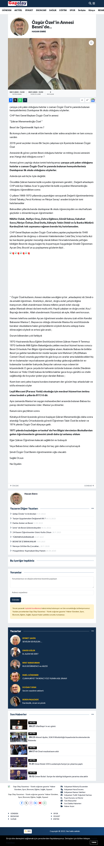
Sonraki (88, 486)
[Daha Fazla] (25, 100)
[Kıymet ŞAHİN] (15, 640)
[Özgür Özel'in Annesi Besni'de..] (52, 64)
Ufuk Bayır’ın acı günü (42, 726)
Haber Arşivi (69, 806)
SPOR (72, 10)
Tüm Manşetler (70, 801)
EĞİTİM (63, 10)
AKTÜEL (18, 10)
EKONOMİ (41, 10)
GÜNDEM (6, 10)
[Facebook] (22, 803)
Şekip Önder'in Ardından (25, 514)
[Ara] (90, 4)
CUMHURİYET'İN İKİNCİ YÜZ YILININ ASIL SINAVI (44, 678)
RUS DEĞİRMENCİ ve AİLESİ (35, 666)
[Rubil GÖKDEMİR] (15, 677)
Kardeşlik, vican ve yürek (33, 703)
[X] (26, 803)
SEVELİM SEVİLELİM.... (32, 642)
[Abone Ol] (93, 100)
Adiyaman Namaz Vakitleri (74, 792)
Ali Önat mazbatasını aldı (44, 751)
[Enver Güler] (15, 652)
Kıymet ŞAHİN (29, 638)
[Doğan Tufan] (15, 689)
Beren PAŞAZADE (30, 700)
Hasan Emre (39, 31)
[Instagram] (31, 803)
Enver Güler (28, 651)
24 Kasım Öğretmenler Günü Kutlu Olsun (32, 532)
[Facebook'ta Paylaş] (11, 100)
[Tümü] (92, 631)
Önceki (15, 486)
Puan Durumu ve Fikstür (73, 798)
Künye (92, 10)
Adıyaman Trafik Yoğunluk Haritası (78, 795)
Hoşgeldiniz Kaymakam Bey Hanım (29, 551)
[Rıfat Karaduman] (15, 664)
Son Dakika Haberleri (72, 804)
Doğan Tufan (29, 687)
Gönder (15, 600)
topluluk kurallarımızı (33, 608)
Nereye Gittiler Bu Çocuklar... (26, 546)
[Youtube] (40, 803)
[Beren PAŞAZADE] (15, 701)
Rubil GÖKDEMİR (30, 675)
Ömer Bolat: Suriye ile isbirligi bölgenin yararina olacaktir (58, 776)
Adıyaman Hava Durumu (74, 789)
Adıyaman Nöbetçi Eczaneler (76, 787)
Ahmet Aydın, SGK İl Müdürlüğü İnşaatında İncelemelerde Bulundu (59, 739)
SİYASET (29, 10)
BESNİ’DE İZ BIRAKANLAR (24, 542)
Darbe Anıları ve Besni (23, 523)
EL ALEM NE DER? (30, 654)
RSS (29, 831)
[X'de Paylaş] (15, 100)
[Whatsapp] (44, 803)
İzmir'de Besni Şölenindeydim (27, 528)
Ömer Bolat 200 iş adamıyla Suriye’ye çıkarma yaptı (56, 764)
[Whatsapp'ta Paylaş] (20, 100)
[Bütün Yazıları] (92, 508)
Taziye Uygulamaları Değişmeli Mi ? (29, 519)
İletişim (81, 10)
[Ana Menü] (94, 4)
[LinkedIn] (35, 803)
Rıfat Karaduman (31, 663)
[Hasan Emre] (19, 27)
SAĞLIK (52, 10)
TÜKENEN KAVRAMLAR (23, 537)
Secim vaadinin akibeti (33, 691)
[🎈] (12, 253)
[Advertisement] (52, 275)
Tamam (93, 842)
